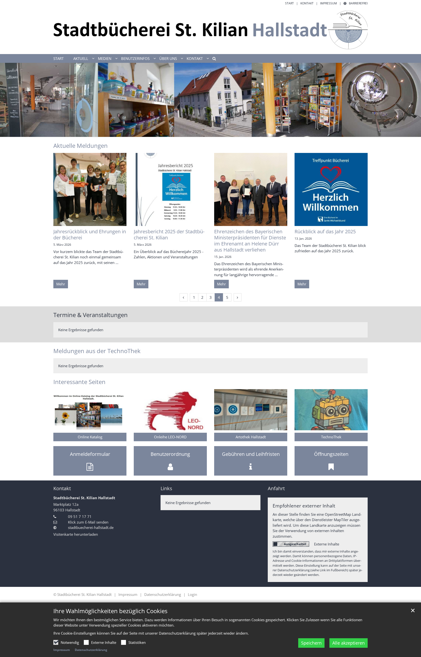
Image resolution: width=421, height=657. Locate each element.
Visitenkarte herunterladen (75, 534)
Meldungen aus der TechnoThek (97, 351)
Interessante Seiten (79, 381)
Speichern (311, 643)
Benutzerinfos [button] (135, 58)
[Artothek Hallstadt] (250, 409)
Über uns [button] (168, 58)
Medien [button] (104, 58)
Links (166, 488)
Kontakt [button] (195, 58)
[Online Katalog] (89, 409)
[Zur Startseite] (210, 29)
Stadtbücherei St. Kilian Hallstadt (84, 497)
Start (58, 58)
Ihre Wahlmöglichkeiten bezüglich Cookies (110, 611)
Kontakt (62, 488)
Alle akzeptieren (348, 643)
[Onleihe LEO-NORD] (170, 409)
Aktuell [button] (80, 58)
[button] (212, 59)
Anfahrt (276, 488)
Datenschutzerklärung (91, 650)
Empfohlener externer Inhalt (304, 506)
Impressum (61, 650)
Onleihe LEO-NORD (170, 436)
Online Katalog (90, 436)
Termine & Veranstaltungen (90, 315)
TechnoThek (331, 436)
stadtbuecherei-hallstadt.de (91, 527)
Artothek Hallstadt (251, 436)
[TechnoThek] (331, 409)
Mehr (60, 284)
